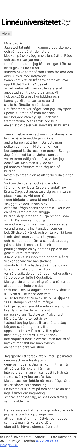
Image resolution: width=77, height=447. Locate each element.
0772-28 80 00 (47, 441)
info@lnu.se (9, 445)
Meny (6, 33)
